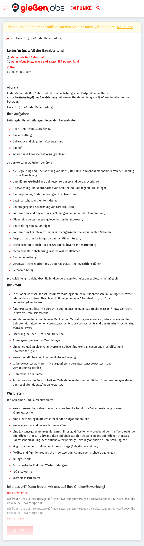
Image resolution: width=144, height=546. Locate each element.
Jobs (9, 38)
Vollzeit (12, 67)
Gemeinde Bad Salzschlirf (27, 57)
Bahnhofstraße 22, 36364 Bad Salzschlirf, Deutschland (45, 61)
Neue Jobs (125, 27)
